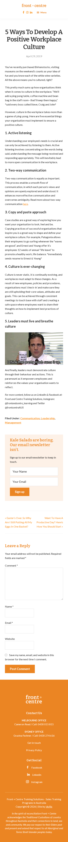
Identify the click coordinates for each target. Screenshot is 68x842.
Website (10, 638)
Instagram (36, 782)
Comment (11, 565)
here (25, 203)
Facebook (36, 767)
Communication (30, 418)
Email (9, 622)
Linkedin (36, 774)
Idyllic (49, 806)
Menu (43, 12)
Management (13, 422)
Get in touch (34, 742)
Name (9, 606)
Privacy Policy (34, 750)
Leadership (48, 418)
